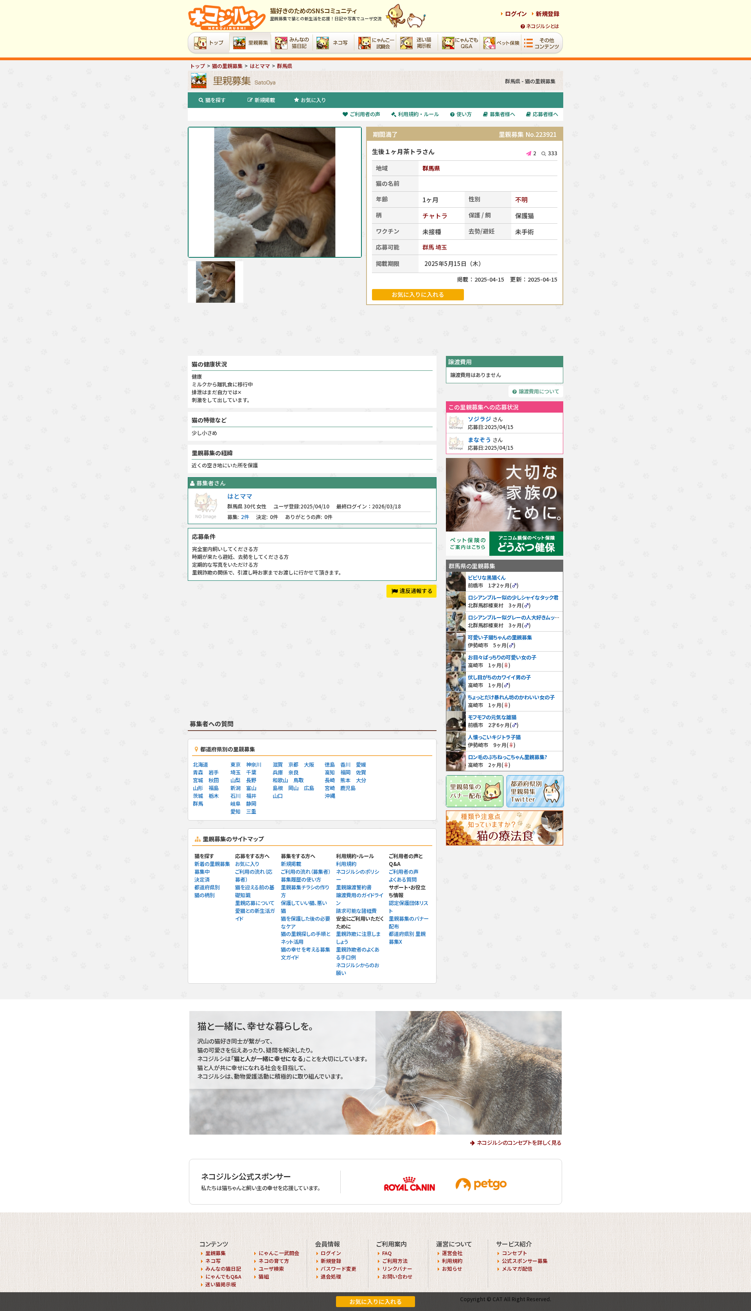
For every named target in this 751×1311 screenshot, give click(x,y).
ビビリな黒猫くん (486, 577)
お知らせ (452, 1268)
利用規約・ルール (418, 114)
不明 (521, 199)
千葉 (251, 772)
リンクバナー (397, 1268)
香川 (345, 764)
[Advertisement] (375, 330)
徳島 (330, 764)
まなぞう (479, 439)
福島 (213, 788)
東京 (235, 764)
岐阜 (235, 803)
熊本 (345, 780)
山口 (278, 795)
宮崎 (330, 788)
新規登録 (547, 13)
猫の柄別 (204, 895)
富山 (251, 788)
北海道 (200, 764)
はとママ (239, 496)
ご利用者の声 (365, 114)
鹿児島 (348, 788)
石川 (235, 795)
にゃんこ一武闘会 (279, 1253)
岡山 (293, 788)
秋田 (213, 780)
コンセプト (514, 1253)
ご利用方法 (395, 1260)
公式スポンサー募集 (525, 1260)
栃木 (213, 795)
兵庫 (278, 772)
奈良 (293, 772)
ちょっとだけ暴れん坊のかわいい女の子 (511, 697)
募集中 (202, 871)
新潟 (235, 788)
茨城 (198, 795)
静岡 (251, 803)
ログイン (516, 13)
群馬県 (431, 168)
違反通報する (416, 590)
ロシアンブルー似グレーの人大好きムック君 (516, 617)
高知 (330, 772)
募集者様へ (502, 114)
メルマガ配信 (517, 1268)
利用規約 (346, 863)
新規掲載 (265, 100)
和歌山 (280, 780)
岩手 (213, 772)
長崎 (330, 780)
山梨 (235, 780)
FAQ (387, 1253)
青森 (198, 772)
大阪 (309, 764)
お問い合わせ (397, 1276)
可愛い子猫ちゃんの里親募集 (500, 637)
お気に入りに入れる (375, 1301)
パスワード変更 (338, 1268)
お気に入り (313, 100)
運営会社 (452, 1253)
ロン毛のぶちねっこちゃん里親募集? (507, 757)
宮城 (198, 780)
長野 (251, 780)
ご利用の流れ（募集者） (306, 871)
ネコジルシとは (542, 26)
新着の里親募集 (212, 863)
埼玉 (441, 247)
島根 (278, 788)
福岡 (345, 772)
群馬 (428, 247)
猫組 (264, 1276)
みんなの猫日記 (223, 1268)
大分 (361, 780)
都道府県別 (207, 887)
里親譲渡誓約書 (354, 887)
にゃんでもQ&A (223, 1276)
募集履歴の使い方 (301, 879)
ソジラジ (479, 419)
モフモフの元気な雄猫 (492, 717)
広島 (309, 788)
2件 (245, 517)
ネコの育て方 (274, 1260)
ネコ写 (213, 1260)
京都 (293, 764)
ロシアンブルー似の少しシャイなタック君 (513, 597)
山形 (198, 788)
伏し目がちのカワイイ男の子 (499, 677)
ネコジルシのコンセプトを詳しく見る (519, 1142)
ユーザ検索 (271, 1268)
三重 (251, 811)
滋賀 (278, 764)
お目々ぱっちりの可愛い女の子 (502, 657)
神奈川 (253, 764)
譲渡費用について (539, 391)
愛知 (235, 811)
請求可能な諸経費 (356, 910)
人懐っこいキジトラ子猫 (494, 737)
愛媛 (361, 764)
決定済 (202, 879)
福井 (251, 795)
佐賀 (361, 772)
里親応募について (255, 903)
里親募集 (215, 1253)
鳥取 (298, 780)
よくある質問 (403, 879)
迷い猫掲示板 (220, 1284)
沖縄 (330, 795)
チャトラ (434, 215)
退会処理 (331, 1276)
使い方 (464, 114)
